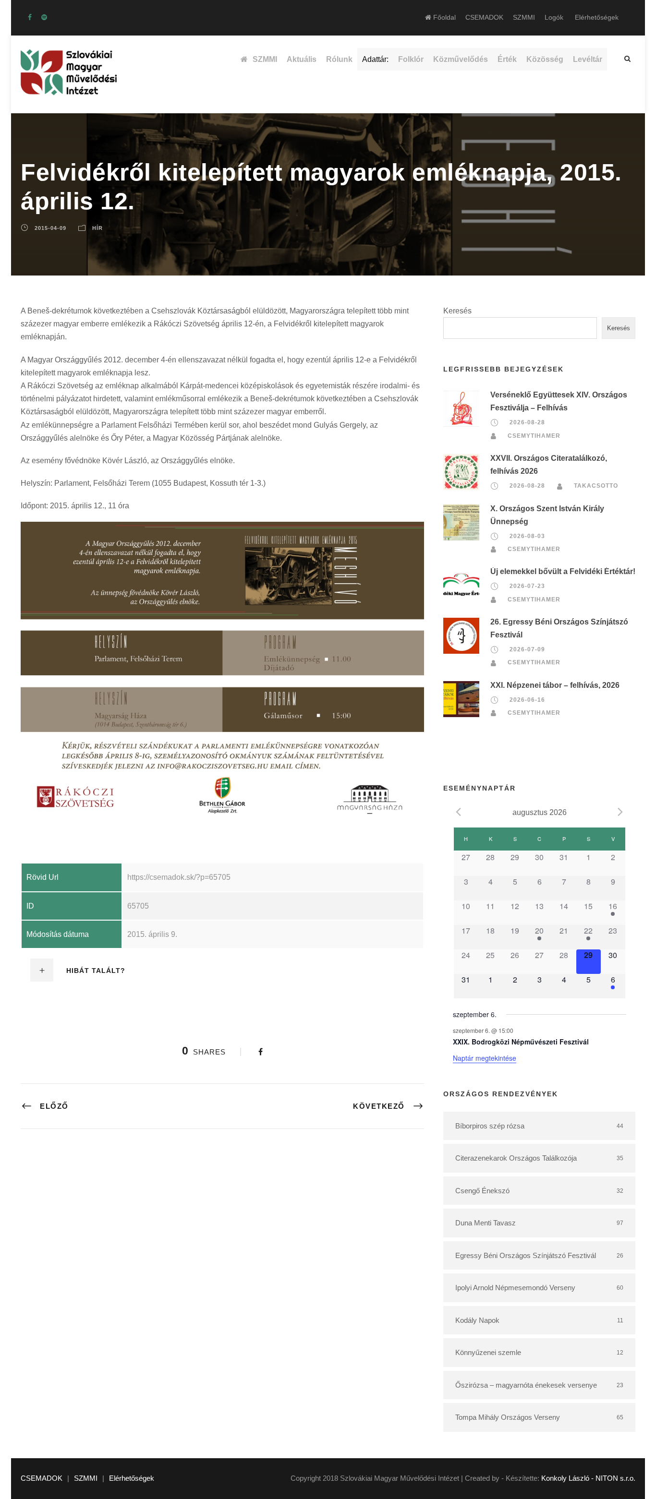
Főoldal (443, 17)
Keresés (457, 311)
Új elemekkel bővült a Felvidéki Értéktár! (562, 571)
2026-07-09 (527, 649)
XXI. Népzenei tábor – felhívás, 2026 (555, 685)
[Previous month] (458, 811)
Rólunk (339, 59)
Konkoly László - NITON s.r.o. (588, 1478)
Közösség (544, 59)
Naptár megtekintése (484, 1058)
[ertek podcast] (44, 17)
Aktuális (301, 59)
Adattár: (375, 59)
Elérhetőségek (597, 17)
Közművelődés (460, 59)
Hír (97, 228)
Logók (554, 17)
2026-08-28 (527, 423)
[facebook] (30, 17)
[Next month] (620, 811)
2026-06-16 (527, 699)
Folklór (411, 59)
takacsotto (596, 485)
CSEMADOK (484, 17)
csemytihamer (534, 435)
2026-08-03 (527, 536)
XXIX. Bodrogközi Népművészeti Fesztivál (521, 1041)
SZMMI (524, 17)
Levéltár (587, 59)
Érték (507, 59)
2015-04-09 (50, 228)
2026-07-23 (527, 586)
